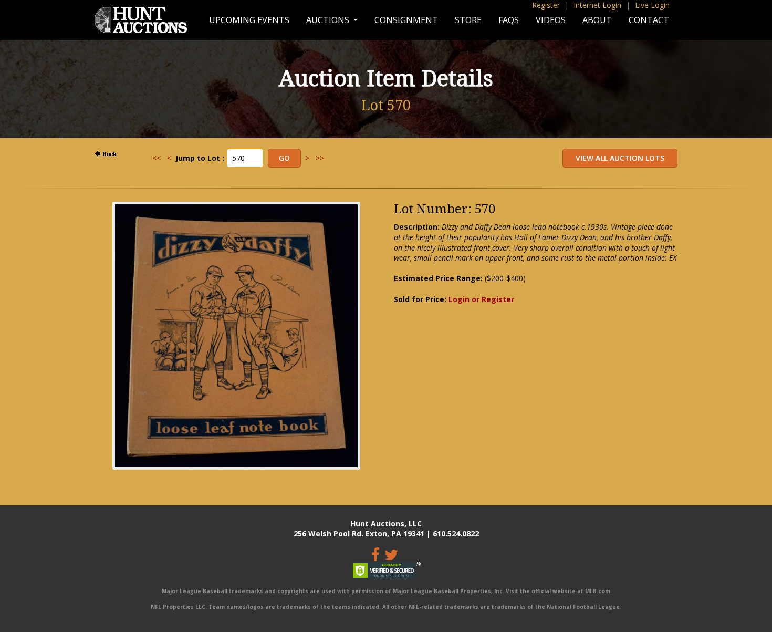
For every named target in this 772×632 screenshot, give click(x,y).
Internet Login (597, 5)
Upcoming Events (249, 20)
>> (320, 158)
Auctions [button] (328, 20)
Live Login (652, 5)
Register (546, 5)
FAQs (508, 20)
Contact (649, 20)
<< (156, 158)
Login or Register (481, 299)
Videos (551, 20)
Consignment (406, 20)
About (597, 20)
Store (468, 20)
